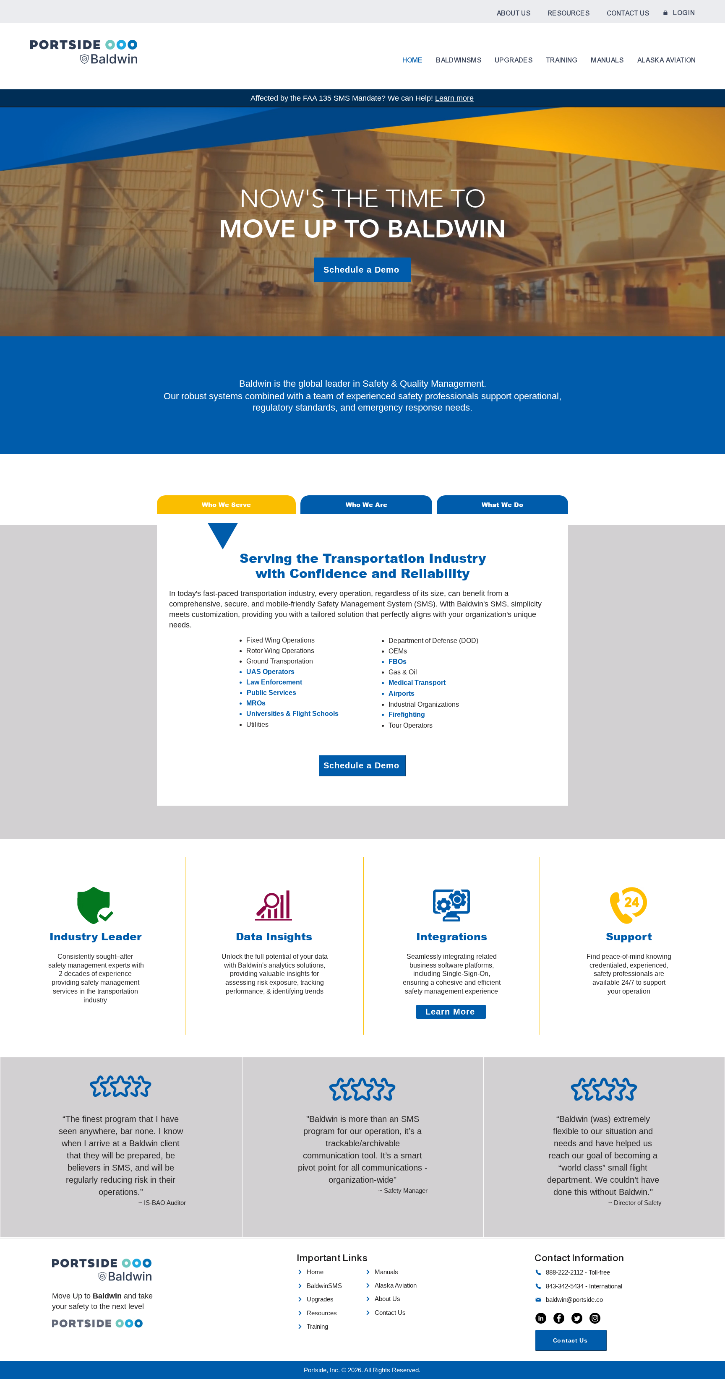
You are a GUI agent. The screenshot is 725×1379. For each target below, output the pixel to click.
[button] (513, 13)
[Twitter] (576, 1318)
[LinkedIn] (540, 1318)
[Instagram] (594, 1318)
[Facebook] (558, 1318)
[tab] (226, 504)
